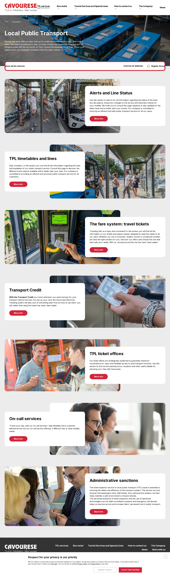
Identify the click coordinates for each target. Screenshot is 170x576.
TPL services (61, 546)
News (145, 549)
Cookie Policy (95, 564)
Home (6, 21)
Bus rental (78, 546)
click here (54, 564)
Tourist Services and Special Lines (105, 546)
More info (98, 119)
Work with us (158, 549)
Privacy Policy (82, 564)
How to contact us (137, 546)
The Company (158, 546)
